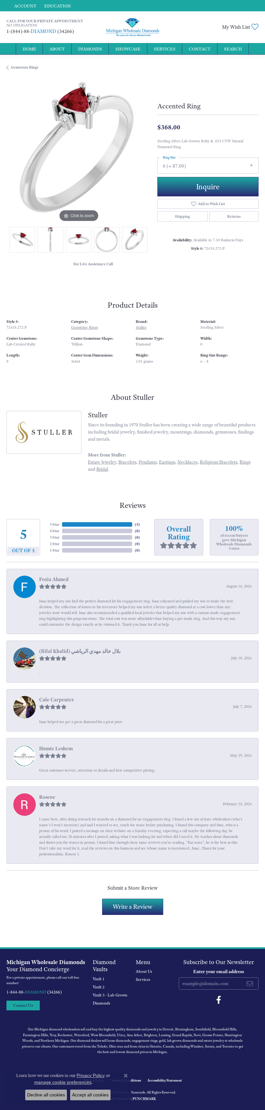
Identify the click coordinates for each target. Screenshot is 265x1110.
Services (164, 49)
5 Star (54, 524)
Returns (234, 216)
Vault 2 (98, 987)
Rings (244, 462)
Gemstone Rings (24, 67)
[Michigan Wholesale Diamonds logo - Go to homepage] (132, 27)
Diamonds (90, 49)
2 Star (54, 543)
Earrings (167, 462)
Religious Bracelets (218, 462)
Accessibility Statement (164, 1080)
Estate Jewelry (102, 462)
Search (233, 49)
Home (29, 49)
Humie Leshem (56, 748)
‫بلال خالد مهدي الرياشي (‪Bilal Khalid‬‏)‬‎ (80, 651)
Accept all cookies (90, 1094)
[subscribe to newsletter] (249, 983)
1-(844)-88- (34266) (40, 31)
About (57, 49)
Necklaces (187, 462)
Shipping (182, 216)
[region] (78, 151)
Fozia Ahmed (54, 579)
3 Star (54, 537)
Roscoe (47, 797)
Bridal (102, 469)
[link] (57, 5)
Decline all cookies (46, 1094)
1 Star (54, 550)
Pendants (148, 462)
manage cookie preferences (62, 1082)
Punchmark (144, 1098)
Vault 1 (98, 979)
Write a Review (133, 907)
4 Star (54, 530)
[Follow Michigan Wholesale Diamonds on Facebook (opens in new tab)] (218, 1000)
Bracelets (127, 462)
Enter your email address (218, 971)
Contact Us (23, 1005)
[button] (25, 5)
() (137, 524)
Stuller (141, 327)
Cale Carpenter (56, 700)
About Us (144, 971)
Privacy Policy (91, 1075)
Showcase (128, 49)
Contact (200, 49)
